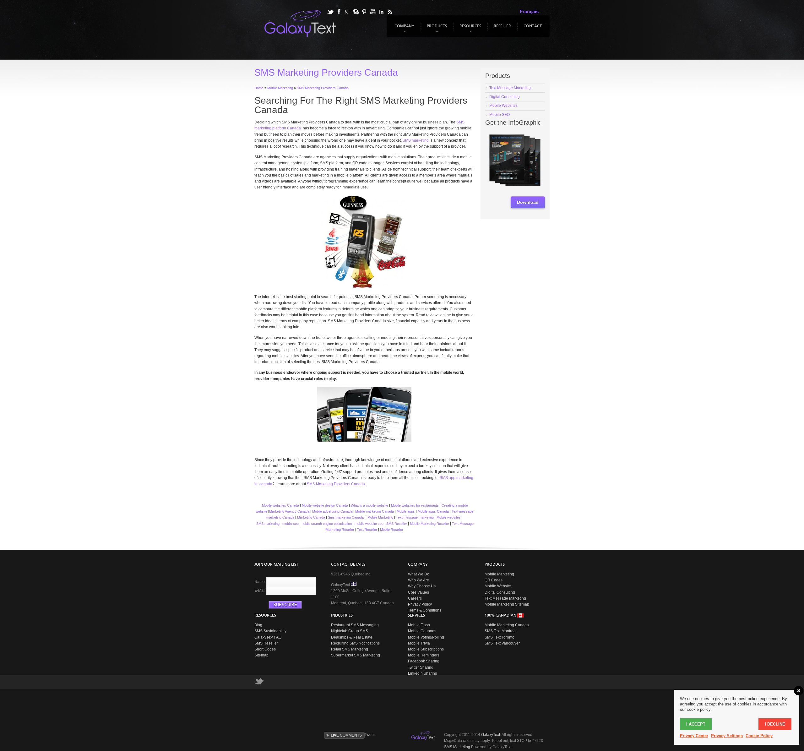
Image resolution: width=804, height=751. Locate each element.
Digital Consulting (500, 592)
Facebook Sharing (423, 661)
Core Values (418, 592)
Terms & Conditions (424, 610)
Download (528, 202)
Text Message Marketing (505, 598)
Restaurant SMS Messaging (355, 625)
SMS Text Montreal (501, 631)
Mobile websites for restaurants (415, 505)
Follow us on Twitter (259, 683)
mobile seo (290, 523)
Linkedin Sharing (422, 673)
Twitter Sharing (420, 667)
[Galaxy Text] (423, 736)
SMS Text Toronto (499, 637)
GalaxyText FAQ (267, 637)
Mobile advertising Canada (332, 511)
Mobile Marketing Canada (507, 625)
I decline (775, 724)
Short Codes (265, 649)
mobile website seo (369, 523)
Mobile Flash (419, 625)
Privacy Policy (420, 604)
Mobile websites (449, 517)
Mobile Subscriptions (426, 649)
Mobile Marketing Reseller (429, 523)
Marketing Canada (311, 517)
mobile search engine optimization (326, 523)
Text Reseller (367, 529)
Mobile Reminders (423, 655)
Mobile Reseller (391, 529)
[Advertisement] (406, 709)
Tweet (370, 734)
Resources (469, 29)
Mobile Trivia (419, 643)
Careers (415, 598)
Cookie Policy (759, 735)
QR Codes (494, 580)
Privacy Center (694, 735)
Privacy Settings (727, 735)
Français (529, 11)
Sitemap (261, 655)
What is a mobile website (369, 505)
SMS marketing (416, 140)
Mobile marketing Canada (374, 511)
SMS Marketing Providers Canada (336, 484)
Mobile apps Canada (433, 511)
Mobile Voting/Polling (426, 637)
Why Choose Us (422, 586)
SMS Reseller (396, 523)
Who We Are (418, 580)
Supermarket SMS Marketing (355, 655)
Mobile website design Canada (325, 505)
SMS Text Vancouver (502, 643)
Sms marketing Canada (346, 517)
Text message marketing (415, 517)
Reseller (502, 26)
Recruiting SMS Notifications (355, 643)
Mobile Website (498, 586)
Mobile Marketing (380, 517)
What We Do (418, 574)
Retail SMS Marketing (349, 649)
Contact (533, 26)
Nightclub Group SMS (349, 631)
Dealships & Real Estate (351, 637)
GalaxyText (490, 734)
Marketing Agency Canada (289, 511)
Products (436, 29)
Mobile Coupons (422, 631)
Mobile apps (406, 511)
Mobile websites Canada (280, 505)
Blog (258, 625)
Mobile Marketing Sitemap (507, 604)
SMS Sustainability (270, 631)
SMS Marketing (457, 747)
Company (403, 29)
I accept (695, 724)
